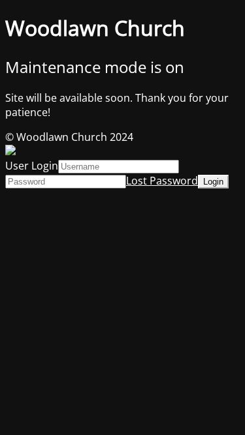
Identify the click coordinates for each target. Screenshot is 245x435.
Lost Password (162, 180)
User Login (31, 165)
